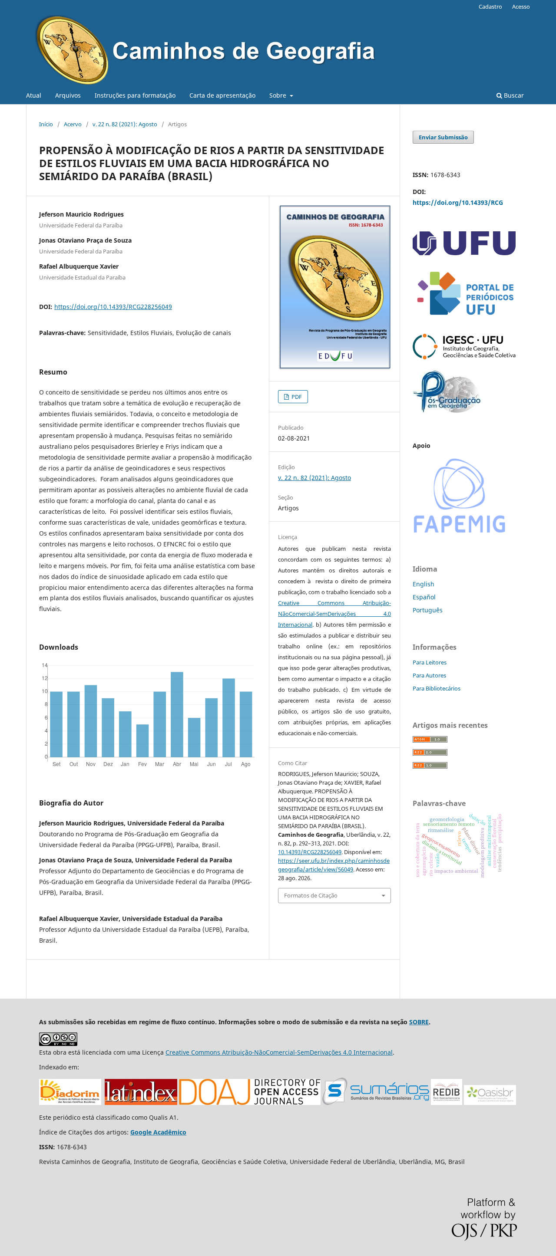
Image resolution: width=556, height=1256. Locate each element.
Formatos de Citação (311, 895)
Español (424, 597)
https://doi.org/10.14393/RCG (458, 202)
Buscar (513, 95)
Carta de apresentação (222, 95)
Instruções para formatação (135, 95)
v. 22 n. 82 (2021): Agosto (125, 124)
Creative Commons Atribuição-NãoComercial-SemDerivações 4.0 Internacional (334, 613)
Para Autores (429, 675)
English (423, 584)
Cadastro (490, 6)
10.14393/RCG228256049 (309, 852)
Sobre (278, 95)
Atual (33, 95)
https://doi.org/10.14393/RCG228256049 (113, 306)
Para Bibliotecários (436, 688)
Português (428, 610)
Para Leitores (430, 662)
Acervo (73, 124)
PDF (296, 397)
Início (46, 124)
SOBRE (419, 1022)
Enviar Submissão (443, 137)
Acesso (521, 6)
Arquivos (68, 95)
